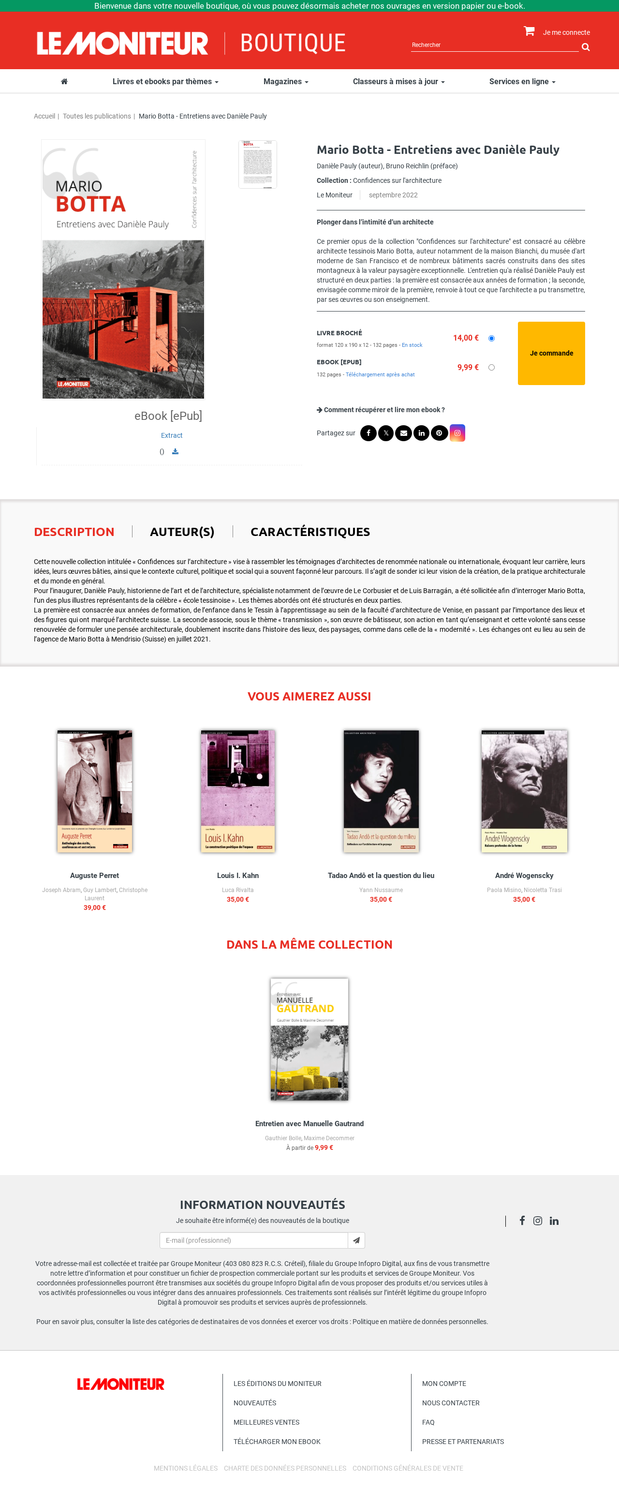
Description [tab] (74, 531)
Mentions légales (186, 1468)
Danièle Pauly (337, 166)
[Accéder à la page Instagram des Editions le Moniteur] (540, 1222)
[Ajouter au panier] (551, 353)
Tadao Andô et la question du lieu (381, 875)
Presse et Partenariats (463, 1441)
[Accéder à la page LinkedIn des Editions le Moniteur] (557, 1222)
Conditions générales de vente (408, 1468)
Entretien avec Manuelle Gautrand (309, 1123)
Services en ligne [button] (520, 81)
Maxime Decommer (329, 1138)
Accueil (44, 116)
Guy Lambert (100, 890)
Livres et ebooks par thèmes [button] (163, 81)
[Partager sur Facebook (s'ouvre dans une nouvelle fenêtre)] (368, 433)
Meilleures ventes (266, 1422)
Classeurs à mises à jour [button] (396, 81)
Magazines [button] (284, 81)
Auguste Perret (94, 875)
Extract (172, 435)
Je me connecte (566, 32)
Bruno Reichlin (407, 166)
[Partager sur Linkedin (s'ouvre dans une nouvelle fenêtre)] (421, 433)
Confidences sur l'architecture (397, 180)
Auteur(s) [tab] (182, 531)
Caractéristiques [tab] (310, 531)
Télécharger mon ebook (277, 1441)
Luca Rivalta (238, 890)
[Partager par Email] (403, 433)
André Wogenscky (524, 875)
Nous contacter (451, 1403)
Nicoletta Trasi (543, 890)
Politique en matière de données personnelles (419, 1321)
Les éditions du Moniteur (278, 1383)
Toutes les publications (97, 116)
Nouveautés (255, 1403)
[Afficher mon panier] (527, 31)
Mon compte (444, 1383)
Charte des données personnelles (285, 1468)
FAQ (428, 1422)
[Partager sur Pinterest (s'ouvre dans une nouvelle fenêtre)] (439, 433)
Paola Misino (504, 890)
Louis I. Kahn (238, 875)
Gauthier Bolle (283, 1138)
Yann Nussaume (381, 890)
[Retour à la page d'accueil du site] (192, 42)
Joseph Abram (61, 890)
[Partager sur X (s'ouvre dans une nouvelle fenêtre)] (386, 433)
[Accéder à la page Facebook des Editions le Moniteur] (525, 1222)
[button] (123, 269)
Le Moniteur (335, 195)
